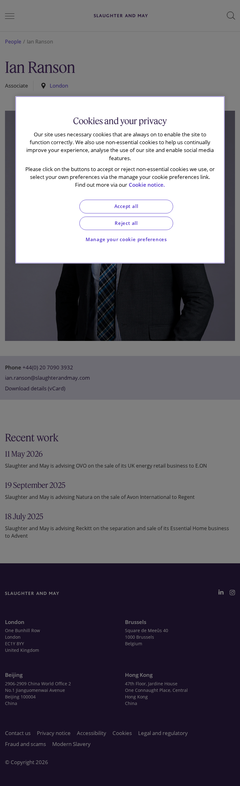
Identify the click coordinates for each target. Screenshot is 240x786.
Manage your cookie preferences (126, 239)
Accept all (126, 206)
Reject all (126, 223)
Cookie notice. (147, 185)
